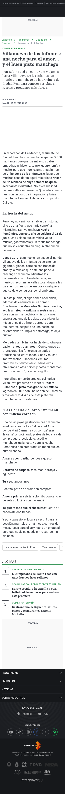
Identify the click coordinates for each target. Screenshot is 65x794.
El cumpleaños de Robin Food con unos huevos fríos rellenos (34, 575)
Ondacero (7, 39)
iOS (45, 713)
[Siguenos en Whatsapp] (54, 732)
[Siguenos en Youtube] (10, 732)
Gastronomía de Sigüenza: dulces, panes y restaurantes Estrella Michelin (35, 610)
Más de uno (42, 39)
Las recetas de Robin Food (31, 43)
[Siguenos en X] (45, 732)
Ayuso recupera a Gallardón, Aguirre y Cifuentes (23, 3)
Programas (24, 39)
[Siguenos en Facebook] (36, 732)
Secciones (7, 43)
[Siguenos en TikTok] (19, 732)
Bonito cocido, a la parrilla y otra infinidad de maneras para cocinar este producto (35, 592)
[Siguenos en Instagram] (28, 732)
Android (27, 713)
